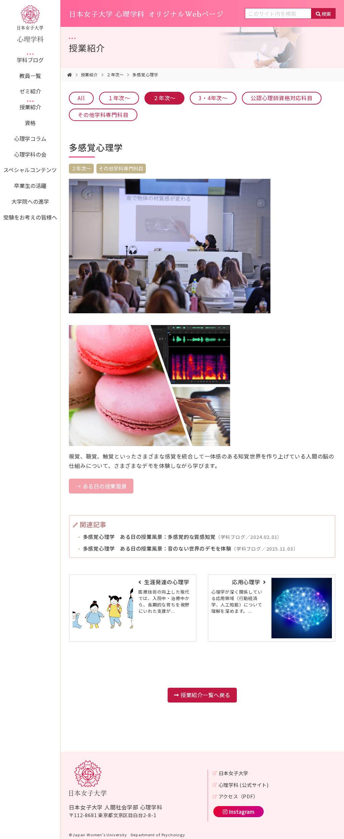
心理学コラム (30, 138)
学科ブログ (30, 60)
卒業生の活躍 (30, 186)
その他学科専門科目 (103, 115)
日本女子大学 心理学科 (146, 14)
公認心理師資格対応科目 (282, 98)
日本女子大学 (233, 772)
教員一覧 (30, 76)
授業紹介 (30, 107)
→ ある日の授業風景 (101, 486)
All (81, 98)
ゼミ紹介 (30, 91)
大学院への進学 (30, 201)
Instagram (241, 811)
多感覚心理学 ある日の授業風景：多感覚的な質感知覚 (182, 536)
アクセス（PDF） (238, 796)
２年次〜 (115, 74)
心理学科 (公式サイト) (244, 784)
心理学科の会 (30, 154)
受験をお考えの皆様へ (30, 217)
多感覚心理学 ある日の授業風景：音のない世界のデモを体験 (190, 548)
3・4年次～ (213, 98)
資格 (30, 123)
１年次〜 (119, 98)
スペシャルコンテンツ (30, 170)
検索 (326, 13)
